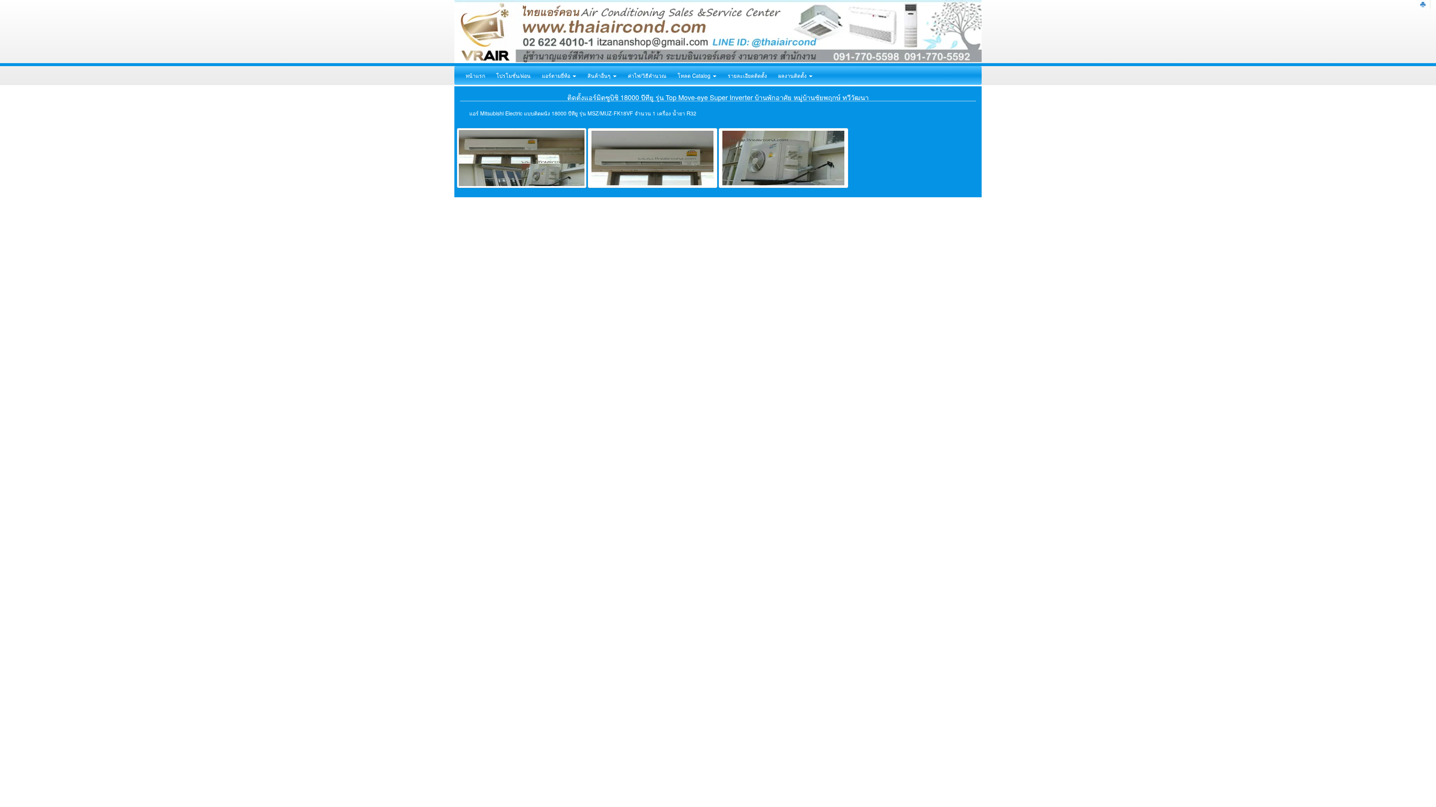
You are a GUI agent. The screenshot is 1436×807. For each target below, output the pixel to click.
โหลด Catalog (695, 75)
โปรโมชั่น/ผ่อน (513, 75)
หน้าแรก (475, 75)
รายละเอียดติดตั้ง (747, 75)
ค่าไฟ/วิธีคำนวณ (647, 75)
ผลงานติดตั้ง (793, 75)
